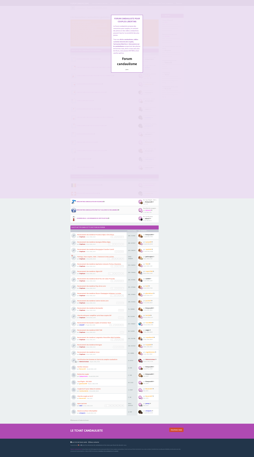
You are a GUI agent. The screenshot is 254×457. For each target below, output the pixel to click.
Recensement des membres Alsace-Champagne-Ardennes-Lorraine (99, 293)
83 (113, 258)
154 (119, 405)
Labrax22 (148, 210)
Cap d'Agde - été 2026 (84, 381)
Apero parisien (82, 403)
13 (122, 244)
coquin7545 (148, 271)
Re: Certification (148, 216)
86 (120, 258)
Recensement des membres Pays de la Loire (91, 286)
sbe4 (80, 406)
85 (117, 258)
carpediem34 (149, 337)
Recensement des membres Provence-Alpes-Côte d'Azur (95, 235)
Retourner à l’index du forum (80, 420)
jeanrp (147, 403)
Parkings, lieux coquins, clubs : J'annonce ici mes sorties (95, 257)
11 (117, 244)
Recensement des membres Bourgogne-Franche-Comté (95, 249)
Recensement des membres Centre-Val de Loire (92, 301)
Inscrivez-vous (176, 430)
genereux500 (83, 383)
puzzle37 (148, 301)
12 (120, 244)
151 (110, 405)
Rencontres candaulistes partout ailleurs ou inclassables (97, 210)
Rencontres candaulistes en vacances (90, 201)
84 (115, 258)
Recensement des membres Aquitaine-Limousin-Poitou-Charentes (99, 264)
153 (116, 405)
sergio (147, 330)
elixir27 (147, 218)
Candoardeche (83, 391)
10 (115, 244)
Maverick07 (148, 389)
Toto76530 (148, 323)
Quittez (127, 69)
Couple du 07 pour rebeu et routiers (89, 389)
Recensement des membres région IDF (89, 271)
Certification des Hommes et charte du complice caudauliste (97, 359)
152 (113, 405)
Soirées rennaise (82, 367)
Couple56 (148, 345)
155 (122, 405)
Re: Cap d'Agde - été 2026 (150, 200)
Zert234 (147, 315)
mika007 (81, 325)
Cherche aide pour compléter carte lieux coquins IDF (94, 315)
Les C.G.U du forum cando (79, 442)
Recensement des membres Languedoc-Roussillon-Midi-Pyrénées (98, 337)
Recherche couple (83, 374)
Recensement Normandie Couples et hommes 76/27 (94, 323)
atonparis (82, 413)
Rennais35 (82, 369)
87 (122, 258)
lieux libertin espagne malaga (151, 208)
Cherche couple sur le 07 (85, 396)
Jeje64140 (148, 249)
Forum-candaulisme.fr (76, 449)
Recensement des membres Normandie (90, 308)
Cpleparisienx (83, 376)
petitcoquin (149, 257)
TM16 (147, 264)
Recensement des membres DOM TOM (89, 330)
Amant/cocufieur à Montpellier (87, 411)
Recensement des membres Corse (88, 352)
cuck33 (147, 279)
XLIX (146, 286)
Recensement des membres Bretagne (89, 345)
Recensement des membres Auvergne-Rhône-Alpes (94, 242)
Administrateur (84, 361)
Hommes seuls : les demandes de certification (92, 218)
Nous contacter (94, 442)
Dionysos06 (148, 202)
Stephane (82, 237)
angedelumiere (150, 352)
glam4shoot (149, 293)
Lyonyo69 (148, 242)
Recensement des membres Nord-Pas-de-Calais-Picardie (96, 279)
